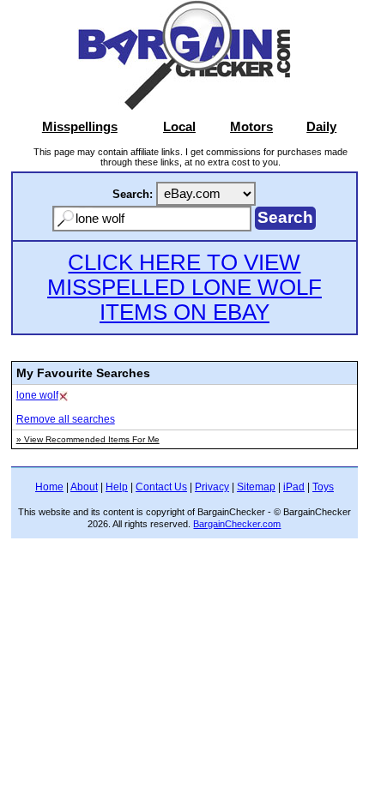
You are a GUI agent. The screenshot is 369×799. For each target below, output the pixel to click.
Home (49, 487)
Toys (323, 487)
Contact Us (161, 487)
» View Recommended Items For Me (88, 439)
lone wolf (37, 395)
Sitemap (256, 487)
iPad (294, 487)
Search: (132, 194)
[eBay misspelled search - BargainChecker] (184, 106)
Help (117, 487)
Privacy (212, 487)
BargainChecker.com (237, 524)
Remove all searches (65, 419)
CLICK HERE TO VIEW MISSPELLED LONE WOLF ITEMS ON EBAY (184, 287)
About (84, 487)
